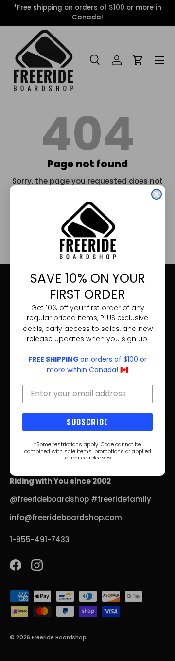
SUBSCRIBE (87, 422)
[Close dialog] (156, 194)
